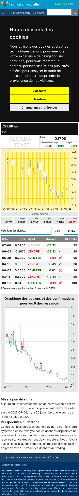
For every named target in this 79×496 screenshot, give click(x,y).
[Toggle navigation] (4, 12)
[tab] (57, 231)
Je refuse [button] (39, 99)
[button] (74, 4)
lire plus (23, 494)
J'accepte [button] (39, 90)
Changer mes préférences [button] (39, 107)
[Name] (74, 12)
